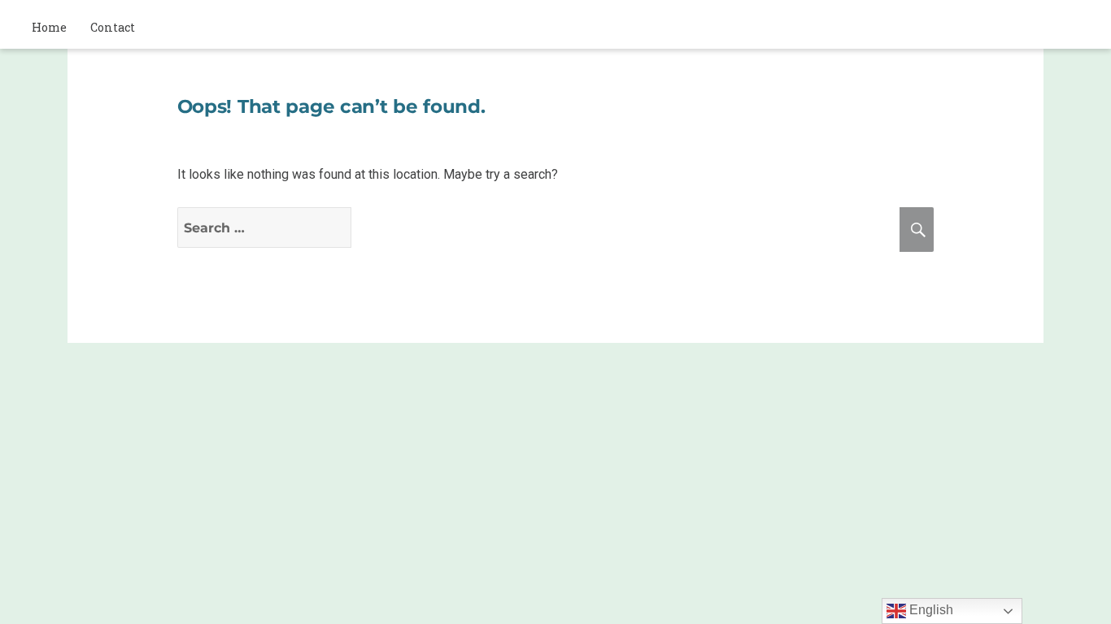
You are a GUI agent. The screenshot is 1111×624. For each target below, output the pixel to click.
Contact (112, 27)
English (929, 610)
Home (49, 27)
